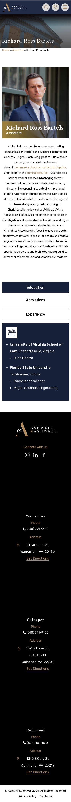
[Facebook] (44, 453)
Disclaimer (46, 796)
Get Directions (37, 558)
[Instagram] (27, 453)
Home (5, 50)
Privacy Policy (27, 796)
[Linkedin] (35, 453)
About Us (17, 50)
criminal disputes (37, 172)
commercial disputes (27, 167)
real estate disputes (54, 167)
